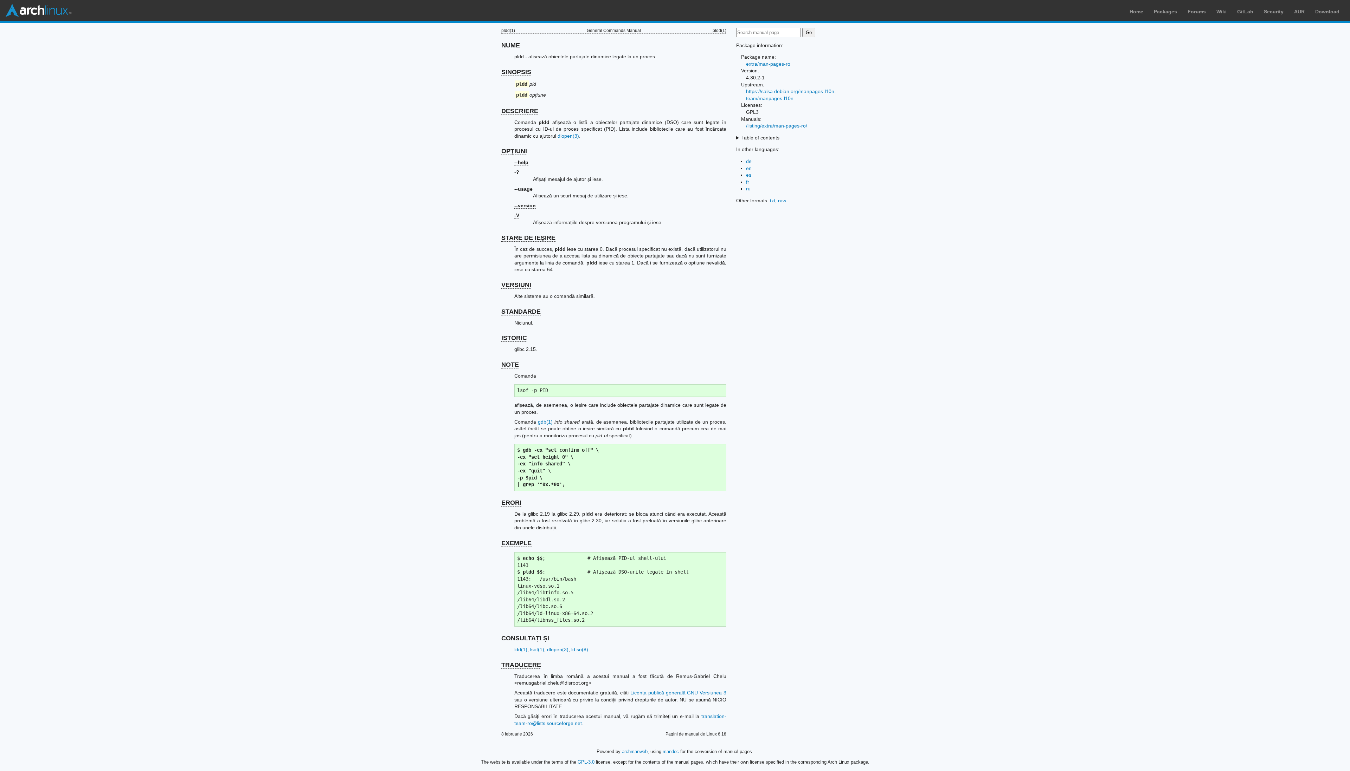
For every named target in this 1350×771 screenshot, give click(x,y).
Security (1274, 11)
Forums (1197, 11)
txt (772, 200)
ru (748, 188)
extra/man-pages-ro (768, 64)
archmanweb (635, 751)
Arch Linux (38, 11)
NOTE (510, 364)
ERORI (511, 502)
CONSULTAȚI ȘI (525, 638)
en (749, 168)
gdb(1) (545, 422)
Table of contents (760, 138)
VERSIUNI (516, 284)
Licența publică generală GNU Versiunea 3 (678, 692)
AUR (1299, 11)
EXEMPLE (516, 543)
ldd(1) (520, 649)
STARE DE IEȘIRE (528, 237)
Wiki (1221, 11)
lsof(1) (537, 649)
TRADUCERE (521, 664)
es (748, 175)
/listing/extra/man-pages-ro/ (776, 126)
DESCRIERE (519, 111)
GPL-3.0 (586, 762)
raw (782, 200)
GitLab (1245, 11)
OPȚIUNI (514, 151)
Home (1136, 11)
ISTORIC (514, 337)
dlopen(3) (568, 136)
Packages (1165, 11)
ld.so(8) (579, 649)
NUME (510, 45)
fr (747, 182)
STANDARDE (521, 311)
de (749, 161)
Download (1327, 11)
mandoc (671, 751)
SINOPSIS (516, 72)
